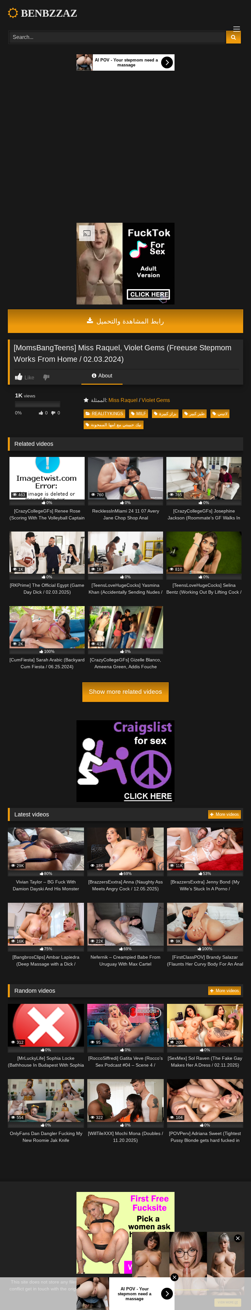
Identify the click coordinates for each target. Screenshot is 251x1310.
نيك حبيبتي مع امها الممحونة (116, 424)
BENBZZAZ (47, 13)
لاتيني (222, 413)
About (104, 375)
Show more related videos (125, 691)
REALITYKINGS (107, 413)
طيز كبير (197, 413)
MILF (141, 413)
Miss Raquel (123, 400)
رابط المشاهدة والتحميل (129, 321)
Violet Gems (156, 400)
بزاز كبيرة (167, 413)
